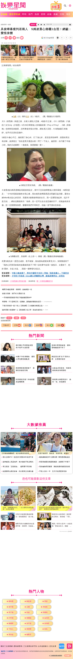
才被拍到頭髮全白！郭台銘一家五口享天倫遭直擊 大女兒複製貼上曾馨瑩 (8, 58)
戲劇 (56, 14)
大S (27, 116)
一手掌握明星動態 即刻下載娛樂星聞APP (17, 297)
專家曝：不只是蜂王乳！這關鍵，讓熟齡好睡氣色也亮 (21, 302)
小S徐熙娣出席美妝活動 (18, 281)
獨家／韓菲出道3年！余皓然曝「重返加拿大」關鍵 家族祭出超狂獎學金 (62, 525)
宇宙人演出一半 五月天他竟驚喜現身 (53, 471)
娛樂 (9, 24)
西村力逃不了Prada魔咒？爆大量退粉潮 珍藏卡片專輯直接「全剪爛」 (63, 58)
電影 (68, 14)
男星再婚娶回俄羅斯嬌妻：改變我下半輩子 (54, 462)
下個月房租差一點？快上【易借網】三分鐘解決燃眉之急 (22, 306)
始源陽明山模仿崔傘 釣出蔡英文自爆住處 (18, 471)
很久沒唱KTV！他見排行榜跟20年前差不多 (18, 457)
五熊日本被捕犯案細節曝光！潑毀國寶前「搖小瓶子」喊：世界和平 (24, 515)
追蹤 (37, 325)
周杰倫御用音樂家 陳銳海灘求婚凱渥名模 (54, 466)
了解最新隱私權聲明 (56, 655)
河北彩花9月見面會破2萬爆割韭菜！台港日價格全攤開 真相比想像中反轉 (45, 58)
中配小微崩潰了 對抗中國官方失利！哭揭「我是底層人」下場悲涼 (40, 273)
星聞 (43, 14)
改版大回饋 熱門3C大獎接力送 (13, 293)
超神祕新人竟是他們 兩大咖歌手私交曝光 (18, 462)
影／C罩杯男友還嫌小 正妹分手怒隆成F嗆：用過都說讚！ (27, 58)
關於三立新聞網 (7, 646)
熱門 (31, 14)
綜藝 (49, 14)
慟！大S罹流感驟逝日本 (45, 281)
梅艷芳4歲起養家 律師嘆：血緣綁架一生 (17, 289)
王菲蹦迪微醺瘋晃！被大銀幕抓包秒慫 (15, 453)
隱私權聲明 (18, 646)
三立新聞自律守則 (30, 646)
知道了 (68, 655)
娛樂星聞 (3, 24)
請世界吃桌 (14, 14)
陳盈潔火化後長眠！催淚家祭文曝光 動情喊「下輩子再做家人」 (61, 515)
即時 (24, 14)
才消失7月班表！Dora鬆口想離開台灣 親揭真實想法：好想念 (38, 276)
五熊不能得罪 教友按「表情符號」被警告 (53, 453)
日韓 (62, 14)
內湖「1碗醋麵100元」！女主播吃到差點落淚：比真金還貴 (18, 508)
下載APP (6, 325)
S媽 (14, 116)
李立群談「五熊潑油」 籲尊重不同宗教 (17, 466)
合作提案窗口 (43, 646)
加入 (26, 325)
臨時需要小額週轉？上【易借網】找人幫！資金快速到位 (22, 310)
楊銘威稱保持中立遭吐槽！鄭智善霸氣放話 (54, 457)
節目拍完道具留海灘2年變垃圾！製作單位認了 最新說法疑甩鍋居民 (54, 508)
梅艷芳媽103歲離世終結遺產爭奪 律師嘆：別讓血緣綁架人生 (25, 525)
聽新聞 (33, 24)
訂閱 (15, 325)
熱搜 (37, 14)
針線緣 (4, 14)
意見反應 (52, 646)
